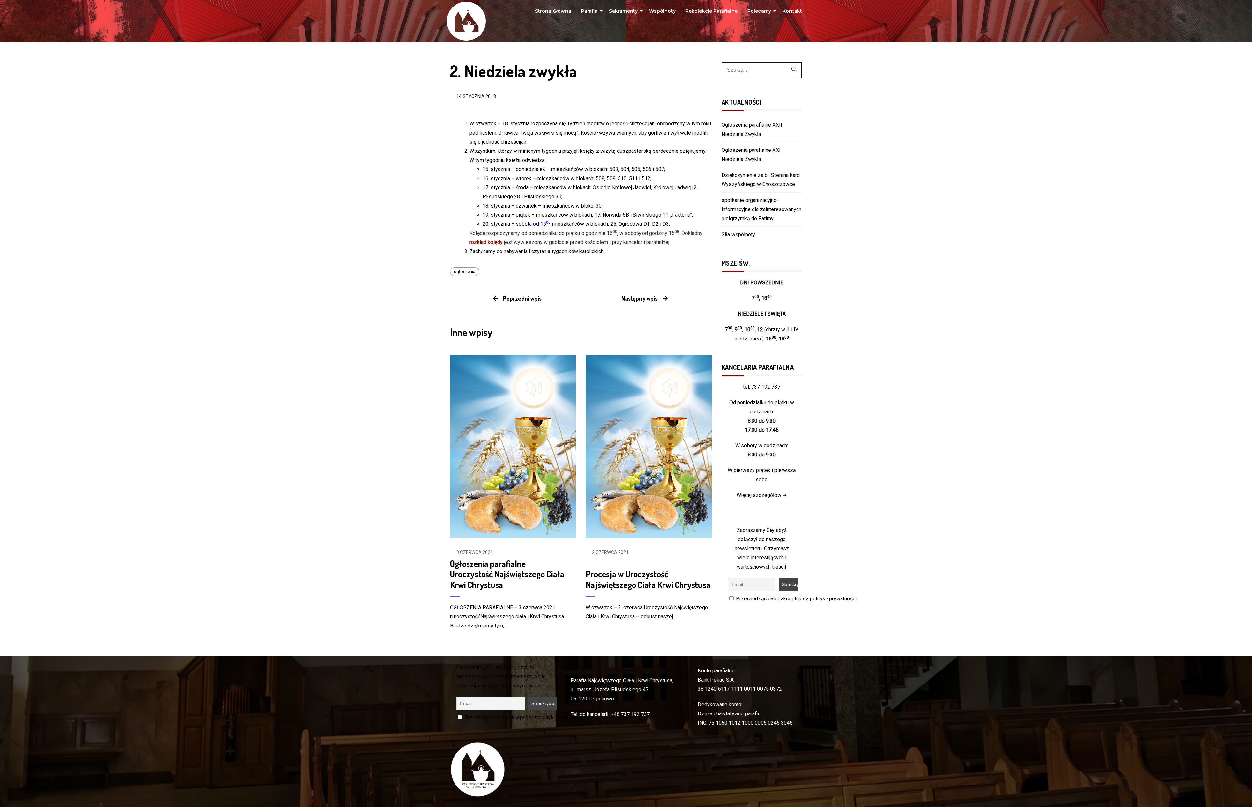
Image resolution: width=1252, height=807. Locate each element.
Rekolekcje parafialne (711, 11)
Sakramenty (624, 12)
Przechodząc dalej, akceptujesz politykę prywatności (796, 599)
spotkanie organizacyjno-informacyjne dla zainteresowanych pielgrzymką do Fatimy (761, 209)
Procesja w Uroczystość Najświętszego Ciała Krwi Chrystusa (648, 579)
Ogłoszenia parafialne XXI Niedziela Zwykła (751, 154)
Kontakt (792, 11)
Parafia (590, 12)
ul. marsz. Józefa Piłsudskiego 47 (609, 689)
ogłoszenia (464, 271)
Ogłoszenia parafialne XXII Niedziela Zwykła (752, 129)
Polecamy (760, 12)
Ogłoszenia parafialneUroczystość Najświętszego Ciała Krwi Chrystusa (507, 574)
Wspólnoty (662, 11)
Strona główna (553, 11)
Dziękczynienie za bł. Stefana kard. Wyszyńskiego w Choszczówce (761, 179)
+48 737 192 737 (630, 714)
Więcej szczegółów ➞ (762, 495)
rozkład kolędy (486, 242)
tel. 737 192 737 (761, 387)
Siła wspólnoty (738, 234)
